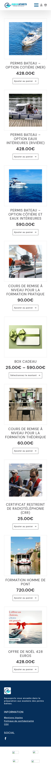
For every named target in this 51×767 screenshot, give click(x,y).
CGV (6, 724)
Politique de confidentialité (19, 721)
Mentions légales (13, 717)
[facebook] (5, 738)
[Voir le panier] (45, 5)
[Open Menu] (36, 5)
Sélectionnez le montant (23, 375)
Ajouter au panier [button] (23, 81)
